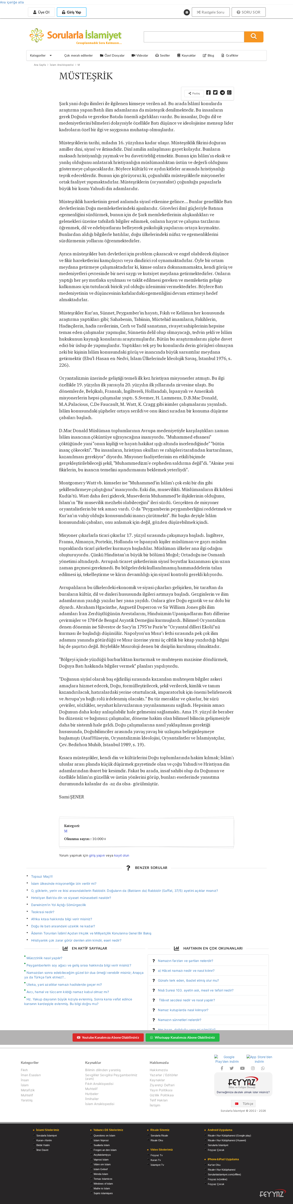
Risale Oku (157, 1140)
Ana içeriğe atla (12, 2)
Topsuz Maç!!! (42, 876)
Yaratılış (27, 1100)
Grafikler (232, 55)
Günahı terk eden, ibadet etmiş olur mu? (188, 980)
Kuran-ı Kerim (44, 1140)
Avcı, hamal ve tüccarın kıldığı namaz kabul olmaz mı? (68, 992)
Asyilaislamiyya (102, 1154)
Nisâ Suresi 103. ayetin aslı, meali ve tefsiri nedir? (196, 990)
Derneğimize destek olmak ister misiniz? (243, 1092)
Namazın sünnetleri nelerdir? (179, 1020)
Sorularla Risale (159, 1135)
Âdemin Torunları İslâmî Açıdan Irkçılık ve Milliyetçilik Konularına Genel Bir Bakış (91, 933)
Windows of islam (103, 1183)
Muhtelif (27, 1095)
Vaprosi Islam (101, 1159)
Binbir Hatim (43, 1145)
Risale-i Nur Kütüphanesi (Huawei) (227, 1140)
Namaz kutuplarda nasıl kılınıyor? (183, 1010)
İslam (25, 1085)
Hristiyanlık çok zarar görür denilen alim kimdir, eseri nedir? (76, 940)
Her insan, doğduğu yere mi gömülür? (186, 1030)
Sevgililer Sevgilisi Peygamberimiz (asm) (111, 1077)
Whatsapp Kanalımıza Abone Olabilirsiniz (185, 1037)
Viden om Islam (102, 1164)
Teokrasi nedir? (42, 912)
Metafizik (28, 1090)
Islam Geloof (101, 1169)
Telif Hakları (159, 1100)
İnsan (25, 1080)
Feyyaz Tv (157, 1155)
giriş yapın (97, 855)
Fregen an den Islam (105, 1150)
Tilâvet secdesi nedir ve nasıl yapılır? (186, 1000)
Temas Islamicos (103, 1178)
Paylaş (196, 93)
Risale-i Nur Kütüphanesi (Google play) (229, 1135)
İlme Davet (42, 1150)
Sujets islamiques (103, 1193)
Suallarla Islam (102, 1145)
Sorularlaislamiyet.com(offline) (224, 1174)
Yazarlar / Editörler (164, 1075)
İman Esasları (31, 1075)
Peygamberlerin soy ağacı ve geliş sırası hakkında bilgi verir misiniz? (79, 965)
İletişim (155, 1105)
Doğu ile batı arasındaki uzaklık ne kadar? (63, 926)
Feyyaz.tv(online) (217, 1179)
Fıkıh (24, 1070)
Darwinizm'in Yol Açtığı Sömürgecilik (58, 905)
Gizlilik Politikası (162, 1095)
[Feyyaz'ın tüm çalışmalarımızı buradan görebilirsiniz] (272, 1193)
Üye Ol (43, 12)
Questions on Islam (104, 1135)
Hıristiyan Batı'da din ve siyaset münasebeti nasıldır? (71, 898)
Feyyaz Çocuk (216, 1150)
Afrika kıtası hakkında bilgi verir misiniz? (61, 919)
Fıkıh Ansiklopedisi (99, 1084)
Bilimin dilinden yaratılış (103, 1070)
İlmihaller (92, 1099)
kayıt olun (121, 855)
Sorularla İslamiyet (46, 1135)
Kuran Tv (156, 1160)
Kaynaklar (157, 1080)
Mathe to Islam (102, 1188)
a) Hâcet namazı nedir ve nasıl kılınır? (186, 970)
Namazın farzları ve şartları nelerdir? (185, 961)
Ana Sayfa (40, 64)
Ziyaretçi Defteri (162, 1085)
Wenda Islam (101, 1174)
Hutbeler (91, 1094)
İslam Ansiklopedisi (62, 64)
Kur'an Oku (214, 1164)
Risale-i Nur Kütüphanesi (221, 1169)
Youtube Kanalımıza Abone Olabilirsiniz (110, 1037)
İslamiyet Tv (157, 1164)
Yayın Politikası (161, 1090)
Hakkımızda (159, 1070)
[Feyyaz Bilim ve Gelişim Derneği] (243, 1083)
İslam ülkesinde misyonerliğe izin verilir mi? (63, 883)
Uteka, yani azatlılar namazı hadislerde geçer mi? (64, 984)
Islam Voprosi (101, 1140)
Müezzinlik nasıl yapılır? (44, 958)
